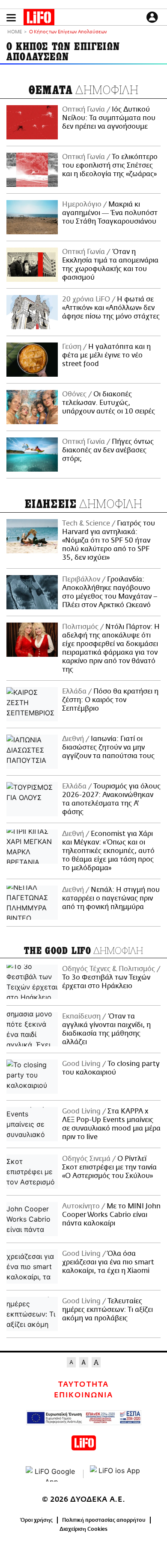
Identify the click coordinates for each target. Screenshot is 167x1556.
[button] (11, 17)
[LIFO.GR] (39, 19)
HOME (14, 32)
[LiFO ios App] (115, 1473)
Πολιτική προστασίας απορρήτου (104, 1520)
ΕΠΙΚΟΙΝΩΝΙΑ (83, 1395)
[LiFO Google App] (51, 1474)
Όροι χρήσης (37, 1520)
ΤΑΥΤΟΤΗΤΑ (83, 1384)
